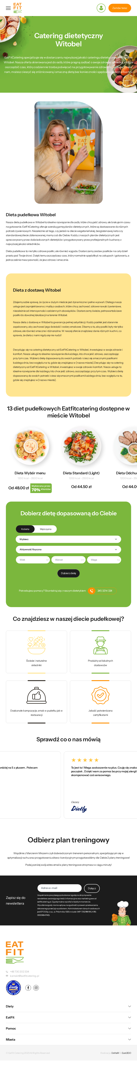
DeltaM (115, 1052)
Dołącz (92, 888)
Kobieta (25, 529)
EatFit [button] (10, 1017)
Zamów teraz (119, 8)
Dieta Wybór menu (30, 473)
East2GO (126, 1052)
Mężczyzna (45, 529)
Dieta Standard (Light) (81, 473)
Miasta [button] (10, 1039)
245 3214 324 (105, 590)
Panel (101, 8)
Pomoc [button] (11, 1028)
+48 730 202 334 (19, 971)
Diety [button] (10, 1006)
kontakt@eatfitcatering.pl (24, 975)
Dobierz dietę (68, 573)
